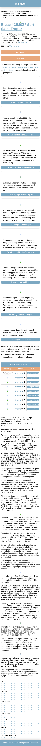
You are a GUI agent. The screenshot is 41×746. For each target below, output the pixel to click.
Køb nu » (20, 58)
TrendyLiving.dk (17, 67)
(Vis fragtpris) (14, 46)
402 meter (20, 3)
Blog (14, 743)
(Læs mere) (22, 42)
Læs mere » (20, 52)
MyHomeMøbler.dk (31, 67)
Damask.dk (5, 67)
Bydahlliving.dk (9, 70)
